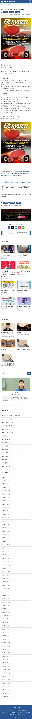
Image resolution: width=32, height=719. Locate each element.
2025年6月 (5, 524)
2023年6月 (6, 595)
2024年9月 (5, 548)
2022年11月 (6, 619)
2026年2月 (6, 497)
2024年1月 (6, 571)
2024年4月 (5, 561)
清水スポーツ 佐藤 (8, 14)
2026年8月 (5, 477)
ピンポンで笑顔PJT (17, 714)
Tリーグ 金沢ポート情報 (11, 415)
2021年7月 (6, 673)
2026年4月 (6, 490)
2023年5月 (5, 598)
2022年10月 (6, 622)
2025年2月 (6, 538)
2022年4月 (6, 642)
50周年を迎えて (22, 710)
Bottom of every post (20, 171)
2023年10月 (6, 581)
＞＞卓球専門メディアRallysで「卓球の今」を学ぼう (15, 182)
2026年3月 (6, 494)
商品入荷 (6, 449)
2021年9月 (6, 666)
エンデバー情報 (9, 426)
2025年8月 (5, 517)
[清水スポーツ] (8, 1)
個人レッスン (8, 432)
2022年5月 (6, 639)
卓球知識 (7, 446)
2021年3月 (6, 686)
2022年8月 (5, 629)
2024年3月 (6, 565)
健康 (5, 436)
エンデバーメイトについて (18, 712)
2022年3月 (6, 646)
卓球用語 (7, 442)
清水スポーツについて (13, 710)
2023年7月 (5, 592)
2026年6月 (5, 484)
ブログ (23, 714)
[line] (17, 707)
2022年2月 (6, 649)
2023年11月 (6, 578)
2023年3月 (5, 605)
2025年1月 (6, 541)
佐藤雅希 (5, 12)
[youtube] (19, 707)
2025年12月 (6, 504)
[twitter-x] (13, 707)
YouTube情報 (8, 419)
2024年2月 (6, 568)
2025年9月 (5, 514)
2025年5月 (5, 527)
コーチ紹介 (9, 714)
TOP (7, 710)
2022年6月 (6, 635)
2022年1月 (6, 652)
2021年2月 (6, 690)
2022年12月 (6, 615)
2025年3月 (5, 534)
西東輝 (6, 466)
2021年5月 (6, 679)
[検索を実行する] (29, 373)
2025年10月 (6, 511)
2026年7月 (5, 480)
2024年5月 (5, 558)
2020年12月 (6, 696)
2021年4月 (6, 683)
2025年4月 (6, 531)
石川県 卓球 (17, 14)
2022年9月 (5, 625)
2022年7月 (6, 632)
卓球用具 (11, 12)
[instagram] (15, 707)
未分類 (6, 459)
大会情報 (7, 453)
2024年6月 (6, 554)
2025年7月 (5, 521)
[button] (9, 227)
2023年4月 (6, 602)
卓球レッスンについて (6, 712)
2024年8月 (5, 551)
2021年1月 (6, 693)
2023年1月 (6, 612)
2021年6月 (6, 676)
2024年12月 (6, 544)
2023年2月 (6, 608)
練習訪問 (6, 463)
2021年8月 (6, 669)
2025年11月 (6, 507)
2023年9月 (6, 585)
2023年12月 (6, 575)
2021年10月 (6, 663)
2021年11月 (6, 659)
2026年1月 (6, 500)
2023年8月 (5, 588)
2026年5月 (5, 487)
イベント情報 (8, 422)
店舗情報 (17, 12)
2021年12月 (6, 656)
